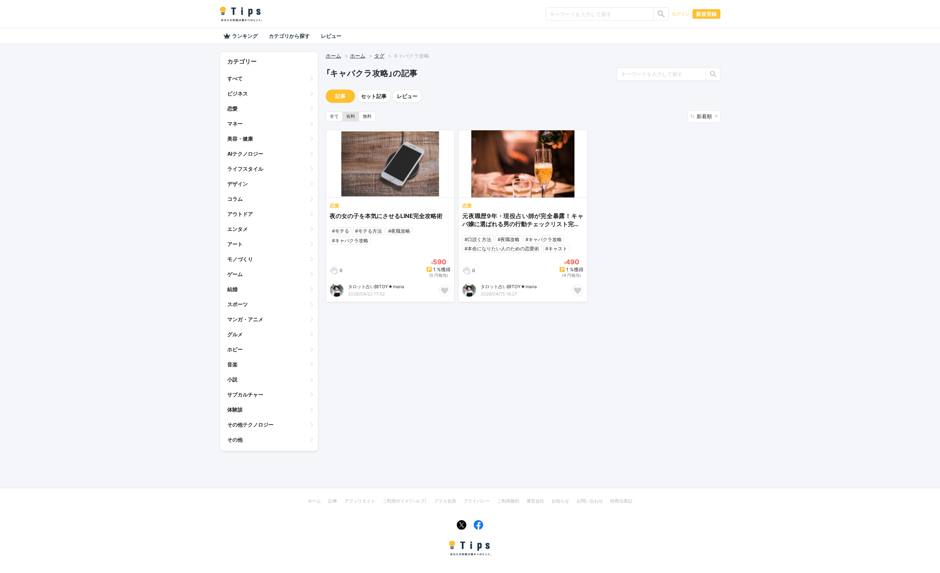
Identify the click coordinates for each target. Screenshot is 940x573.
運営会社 (535, 501)
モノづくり (240, 259)
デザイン (237, 184)
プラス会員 (445, 501)
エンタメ (237, 229)
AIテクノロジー (245, 153)
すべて (235, 78)
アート (235, 244)
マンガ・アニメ (245, 319)
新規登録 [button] (706, 14)
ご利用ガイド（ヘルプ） (405, 501)
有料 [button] (350, 116)
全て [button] (334, 116)
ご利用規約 (508, 501)
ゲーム (235, 274)
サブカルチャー (245, 394)
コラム (235, 199)
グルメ (235, 334)
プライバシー (476, 501)
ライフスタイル (245, 169)
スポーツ (237, 304)
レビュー (331, 36)
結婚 (232, 289)
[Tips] (241, 14)
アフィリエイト (359, 501)
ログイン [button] (681, 14)
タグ (379, 55)
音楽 (232, 364)
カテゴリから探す (289, 36)
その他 (235, 439)
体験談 (235, 409)
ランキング (245, 36)
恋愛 (232, 108)
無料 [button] (367, 116)
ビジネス (237, 93)
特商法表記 (621, 501)
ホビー (235, 349)
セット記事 (374, 96)
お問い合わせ (589, 501)
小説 (232, 379)
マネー (235, 123)
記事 (340, 96)
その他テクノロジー (250, 424)
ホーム (333, 55)
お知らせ (560, 501)
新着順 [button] (705, 116)
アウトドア (240, 214)
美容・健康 (240, 138)
